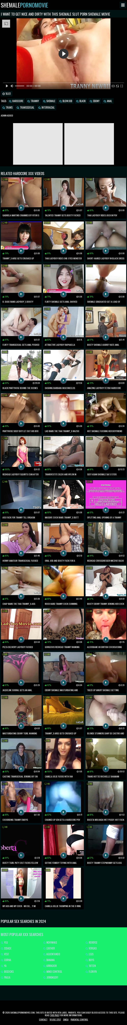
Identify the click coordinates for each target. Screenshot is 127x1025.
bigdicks (8, 972)
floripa (92, 972)
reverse (92, 942)
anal (109, 101)
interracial (48, 107)
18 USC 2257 (55, 1019)
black (82, 101)
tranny (34, 101)
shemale (50, 101)
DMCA (65, 1019)
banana (50, 960)
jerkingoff (52, 977)
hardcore (17, 101)
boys (91, 960)
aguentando (53, 954)
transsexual (26, 107)
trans (9, 107)
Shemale (24, 5)
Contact (43, 1019)
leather (50, 948)
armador (51, 966)
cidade (7, 948)
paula (6, 977)
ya (4, 966)
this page (54, 1015)
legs (90, 954)
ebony (96, 101)
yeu (5, 942)
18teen (92, 966)
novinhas (51, 942)
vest (6, 954)
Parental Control (79, 1019)
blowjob (67, 101)
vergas (92, 948)
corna (7, 960)
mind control (54, 972)
